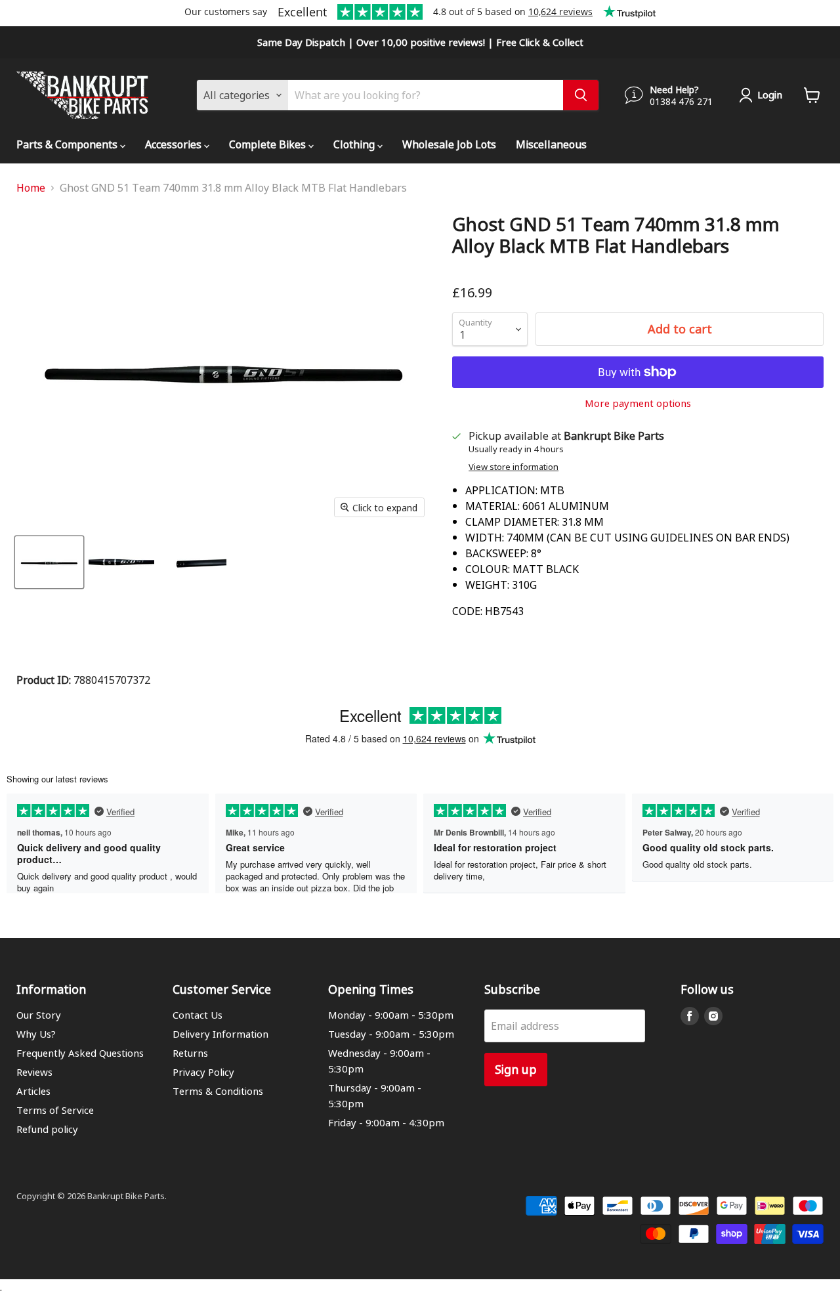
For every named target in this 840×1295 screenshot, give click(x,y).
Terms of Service (55, 1110)
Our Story (38, 1015)
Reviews (34, 1072)
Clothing (355, 144)
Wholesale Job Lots (449, 144)
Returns (190, 1053)
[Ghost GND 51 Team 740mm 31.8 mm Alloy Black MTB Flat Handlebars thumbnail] (49, 562)
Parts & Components (68, 144)
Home (30, 188)
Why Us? (36, 1034)
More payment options (638, 403)
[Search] (580, 95)
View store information (513, 467)
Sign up (516, 1069)
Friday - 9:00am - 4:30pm (386, 1122)
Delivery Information (220, 1034)
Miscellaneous (551, 144)
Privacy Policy (203, 1072)
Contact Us (197, 1015)
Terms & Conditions (218, 1091)
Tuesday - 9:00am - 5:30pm (391, 1034)
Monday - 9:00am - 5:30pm (390, 1015)
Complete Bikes (268, 144)
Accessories (174, 144)
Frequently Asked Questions (80, 1053)
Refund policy (47, 1129)
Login (769, 94)
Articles (33, 1091)
